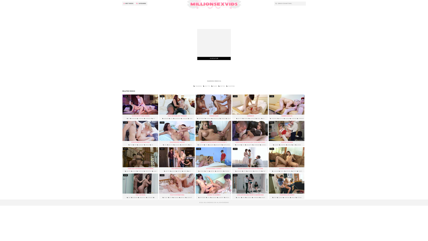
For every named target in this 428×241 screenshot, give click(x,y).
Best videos (129, 3)
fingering (198, 86)
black (215, 86)
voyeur (263, 197)
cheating (140, 118)
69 (129, 118)
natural (288, 171)
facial (259, 118)
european (231, 86)
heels (228, 118)
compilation (226, 144)
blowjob (134, 118)
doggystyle (216, 118)
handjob (184, 118)
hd (154, 118)
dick (129, 197)
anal (238, 197)
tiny (264, 171)
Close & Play (214, 58)
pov (135, 144)
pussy (238, 144)
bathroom (201, 118)
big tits (207, 86)
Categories (142, 3)
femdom (227, 171)
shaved (263, 144)
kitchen (299, 197)
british (222, 86)
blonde (246, 118)
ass (165, 144)
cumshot (140, 144)
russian (250, 171)
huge (190, 118)
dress (289, 144)
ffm (244, 171)
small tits (258, 171)
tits (171, 118)
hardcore (256, 144)
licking (299, 144)
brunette (218, 144)
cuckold (249, 197)
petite (294, 171)
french (223, 118)
